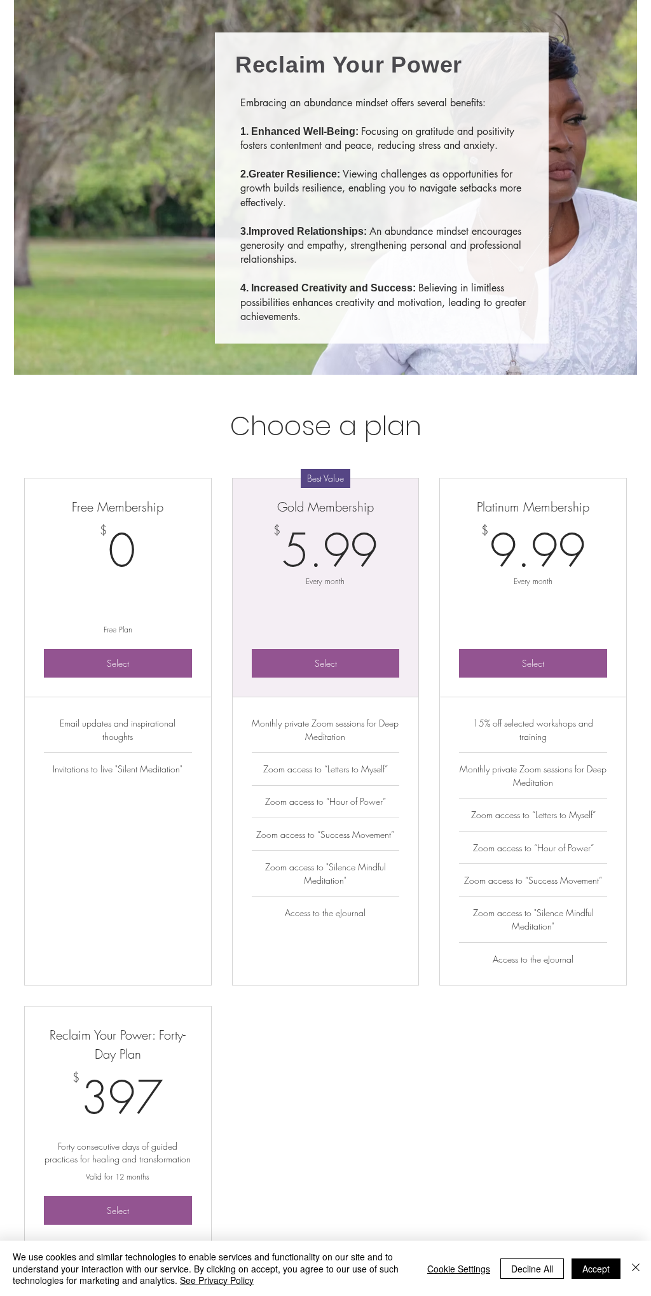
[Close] (635, 1268)
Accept (596, 1268)
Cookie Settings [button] (458, 1268)
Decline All (532, 1268)
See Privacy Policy (217, 1280)
